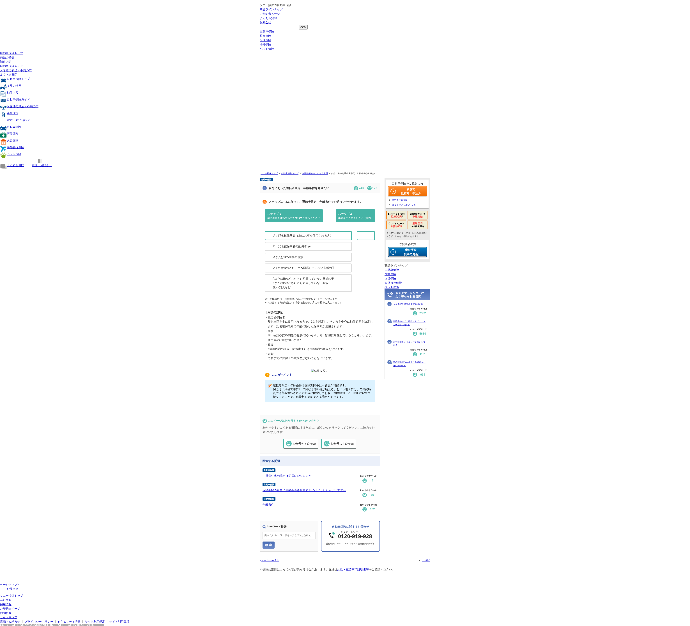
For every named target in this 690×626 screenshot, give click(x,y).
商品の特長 (7, 57)
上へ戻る (426, 560)
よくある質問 (268, 18)
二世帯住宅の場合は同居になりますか (287, 475)
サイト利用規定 (95, 621)
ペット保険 (267, 48)
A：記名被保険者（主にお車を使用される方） (303, 235)
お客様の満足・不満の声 (16, 70)
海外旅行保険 (15, 147)
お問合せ (265, 22)
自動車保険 (267, 31)
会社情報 (12, 113)
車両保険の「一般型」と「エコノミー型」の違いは (409, 323)
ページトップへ (10, 584)
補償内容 (6, 61)
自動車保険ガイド (11, 66)
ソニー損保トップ (269, 173)
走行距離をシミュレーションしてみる (409, 343)
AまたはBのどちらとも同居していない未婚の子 (304, 267)
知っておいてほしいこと (404, 204)
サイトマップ (8, 617)
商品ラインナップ (271, 9)
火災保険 (265, 40)
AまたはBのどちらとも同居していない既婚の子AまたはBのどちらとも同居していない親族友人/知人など (303, 283)
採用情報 (6, 604)
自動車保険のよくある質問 (315, 173)
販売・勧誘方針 (10, 621)
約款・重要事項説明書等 (353, 569)
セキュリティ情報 (69, 621)
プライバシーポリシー (38, 621)
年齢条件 (268, 504)
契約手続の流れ (399, 200)
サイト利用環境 (119, 621)
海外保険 (265, 44)
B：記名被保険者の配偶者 (294, 246)
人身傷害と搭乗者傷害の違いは (408, 304)
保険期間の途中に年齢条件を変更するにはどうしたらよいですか (304, 490)
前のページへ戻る (270, 560)
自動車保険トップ (11, 53)
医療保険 (265, 35)
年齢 (371, 235)
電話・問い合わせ (18, 119)
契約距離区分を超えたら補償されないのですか (409, 364)
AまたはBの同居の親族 (288, 257)
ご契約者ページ (270, 13)
